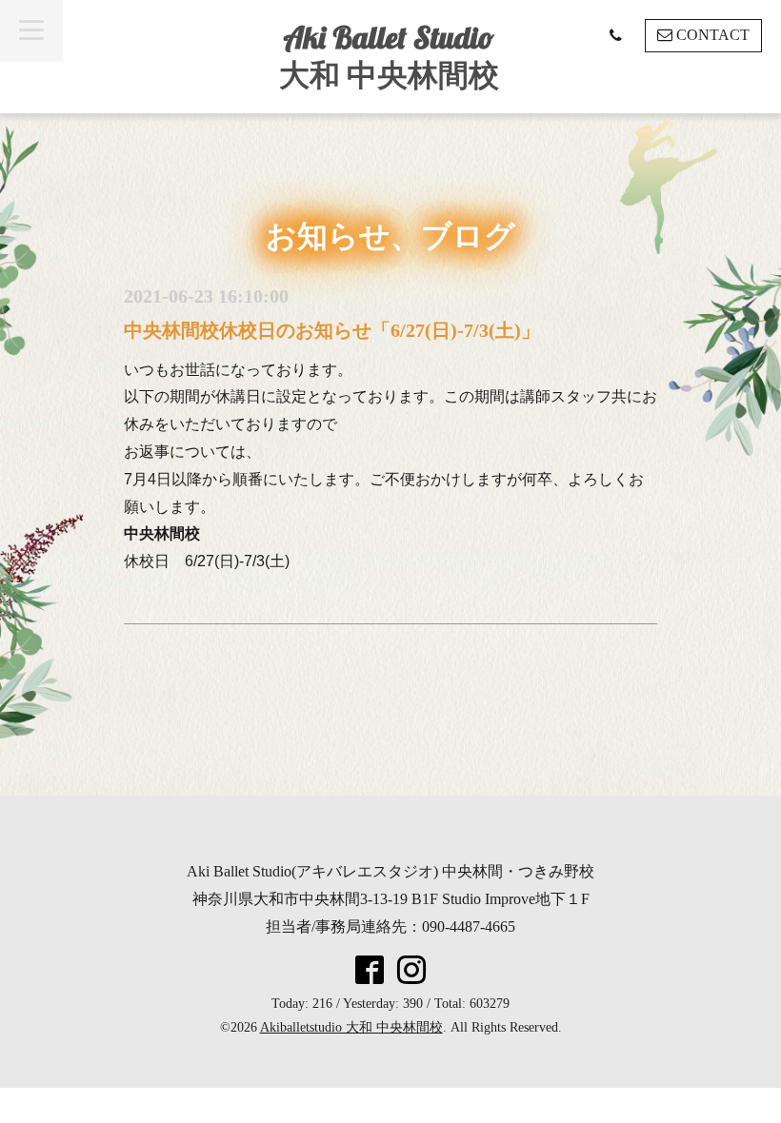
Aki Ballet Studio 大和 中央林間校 (389, 55)
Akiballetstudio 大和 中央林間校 (351, 1027)
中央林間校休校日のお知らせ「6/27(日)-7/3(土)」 (332, 330)
